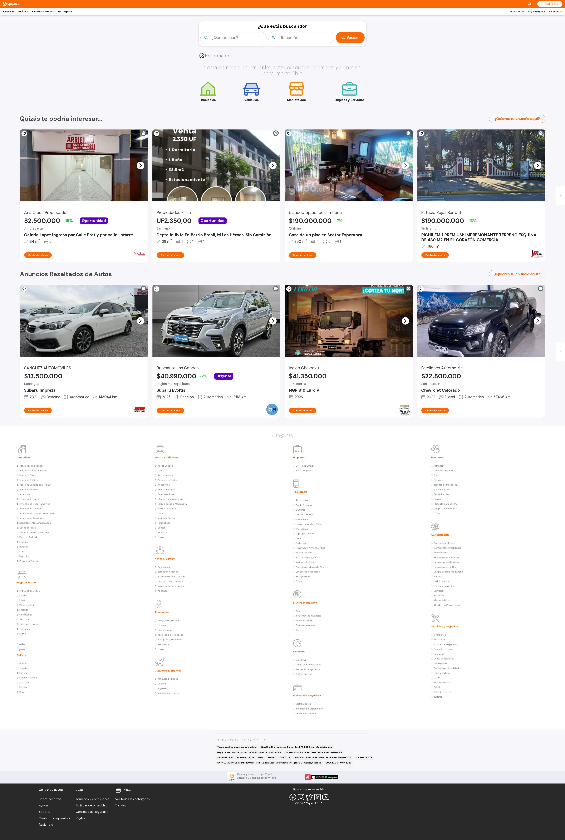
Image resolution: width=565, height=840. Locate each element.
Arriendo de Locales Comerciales (37, 513)
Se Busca (162, 532)
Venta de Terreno (28, 489)
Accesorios (164, 484)
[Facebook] (293, 797)
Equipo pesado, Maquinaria (172, 503)
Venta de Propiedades (31, 465)
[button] (140, 165)
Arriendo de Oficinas (30, 508)
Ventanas (24, 628)
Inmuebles (8, 11)
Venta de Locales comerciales (35, 484)
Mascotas (437, 457)
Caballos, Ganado (443, 470)
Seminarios (163, 644)
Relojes (23, 687)
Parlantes (301, 543)
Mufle (160, 513)
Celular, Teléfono (305, 514)
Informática (302, 519)
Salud (437, 687)
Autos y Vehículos (166, 457)
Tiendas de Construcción (447, 605)
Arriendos (24, 494)
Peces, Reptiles (442, 494)
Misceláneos (440, 552)
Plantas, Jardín (27, 605)
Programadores (442, 672)
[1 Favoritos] (421, 133)
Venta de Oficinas (29, 480)
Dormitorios (25, 614)
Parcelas (24, 546)
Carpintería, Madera (444, 543)
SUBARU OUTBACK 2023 (338, 762)
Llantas (161, 527)
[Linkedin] (317, 797)
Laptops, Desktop (305, 533)
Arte (298, 611)
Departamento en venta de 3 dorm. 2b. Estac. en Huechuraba (249, 752)
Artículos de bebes (168, 678)
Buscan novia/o (442, 489)
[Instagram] (301, 797)
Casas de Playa (27, 527)
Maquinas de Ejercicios (308, 669)
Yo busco (163, 590)
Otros (22, 633)
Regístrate (46, 824)
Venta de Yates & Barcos (171, 586)
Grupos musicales (305, 625)
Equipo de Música (167, 508)
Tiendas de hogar (28, 624)
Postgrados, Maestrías (170, 639)
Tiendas (120, 805)
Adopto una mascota (445, 508)
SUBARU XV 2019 (363, 757)
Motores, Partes (166, 518)
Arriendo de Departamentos (34, 503)
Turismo (438, 696)
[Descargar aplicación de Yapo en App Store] (318, 777)
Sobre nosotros (50, 799)
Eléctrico (438, 576)
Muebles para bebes (169, 693)
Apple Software (304, 505)
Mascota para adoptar (446, 503)
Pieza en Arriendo (28, 537)
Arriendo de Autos (168, 480)
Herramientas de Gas (445, 567)
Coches (162, 683)
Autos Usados (165, 465)
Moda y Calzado (28, 677)
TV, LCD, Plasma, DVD (307, 557)
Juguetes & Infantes (168, 670)
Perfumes (24, 682)
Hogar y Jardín (26, 582)
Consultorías (440, 663)
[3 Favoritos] (156, 133)
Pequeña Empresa (443, 649)
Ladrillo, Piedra (441, 581)
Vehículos (23, 11)
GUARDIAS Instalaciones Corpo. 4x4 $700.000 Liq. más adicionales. (296, 747)
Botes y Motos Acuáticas (171, 576)
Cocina (23, 595)
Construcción (440, 535)
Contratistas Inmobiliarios (447, 547)
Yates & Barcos (165, 558)
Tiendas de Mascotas (445, 484)
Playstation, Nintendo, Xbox (310, 547)
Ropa (22, 692)
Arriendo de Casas (29, 499)
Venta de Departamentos (33, 470)
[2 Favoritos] (24, 133)
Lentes (23, 672)
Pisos (22, 600)
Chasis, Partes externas (170, 499)
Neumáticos (164, 522)
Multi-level (439, 639)
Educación (162, 612)
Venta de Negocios (444, 658)
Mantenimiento (442, 600)
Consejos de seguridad (536, 11)
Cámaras (300, 509)
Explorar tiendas (517, 11)
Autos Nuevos (165, 475)
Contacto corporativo (54, 818)
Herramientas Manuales (446, 562)
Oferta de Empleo (305, 465)
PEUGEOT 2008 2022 (279, 757)
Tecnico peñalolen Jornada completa (236, 747)
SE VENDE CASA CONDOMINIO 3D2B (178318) (240, 757)
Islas (21, 551)
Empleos (298, 457)
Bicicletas (301, 659)
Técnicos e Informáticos (170, 634)
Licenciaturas (165, 630)
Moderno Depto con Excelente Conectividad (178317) (323, 757)
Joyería (23, 668)
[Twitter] (309, 797)
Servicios (438, 590)
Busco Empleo (303, 470)
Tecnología (300, 492)
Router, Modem (304, 552)
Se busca (24, 619)
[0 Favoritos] (156, 289)
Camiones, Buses (167, 494)
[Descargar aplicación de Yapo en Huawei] (307, 777)
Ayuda (43, 805)
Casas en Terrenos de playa (34, 532)
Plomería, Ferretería (444, 586)
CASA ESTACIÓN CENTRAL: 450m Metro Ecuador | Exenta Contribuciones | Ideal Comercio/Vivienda (269, 762)
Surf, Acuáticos (304, 674)
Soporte (44, 812)
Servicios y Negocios (444, 626)
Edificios (23, 542)
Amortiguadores (166, 489)
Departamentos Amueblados (35, 522)
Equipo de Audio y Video (309, 524)
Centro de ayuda (555, 11)
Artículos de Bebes (29, 590)
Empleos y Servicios (43, 11)
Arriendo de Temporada (32, 518)
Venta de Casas (27, 475)
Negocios (24, 556)
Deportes (299, 651)
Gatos (437, 475)
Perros (437, 499)
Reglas (80, 818)
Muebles (23, 609)
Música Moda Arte (305, 602)
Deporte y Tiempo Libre (308, 664)
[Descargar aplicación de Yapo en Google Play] (331, 777)
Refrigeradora (303, 576)
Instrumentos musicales (308, 615)
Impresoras (302, 528)
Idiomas (162, 625)
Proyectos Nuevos (29, 561)
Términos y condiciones (92, 799)
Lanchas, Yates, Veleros (170, 581)
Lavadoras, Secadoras (308, 571)
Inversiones (440, 634)
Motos (161, 470)
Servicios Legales (443, 692)
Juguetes (163, 688)
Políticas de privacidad (91, 805)
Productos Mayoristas (446, 644)
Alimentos (439, 465)
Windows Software (306, 562)
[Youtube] (326, 797)
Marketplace (65, 11)
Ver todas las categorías (132, 799)
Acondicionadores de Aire (310, 567)
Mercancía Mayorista (307, 695)
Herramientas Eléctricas (446, 557)
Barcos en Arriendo (168, 571)
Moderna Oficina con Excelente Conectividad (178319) (314, 752)
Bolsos (22, 663)
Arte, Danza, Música (168, 620)
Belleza (21, 655)
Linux (298, 538)
